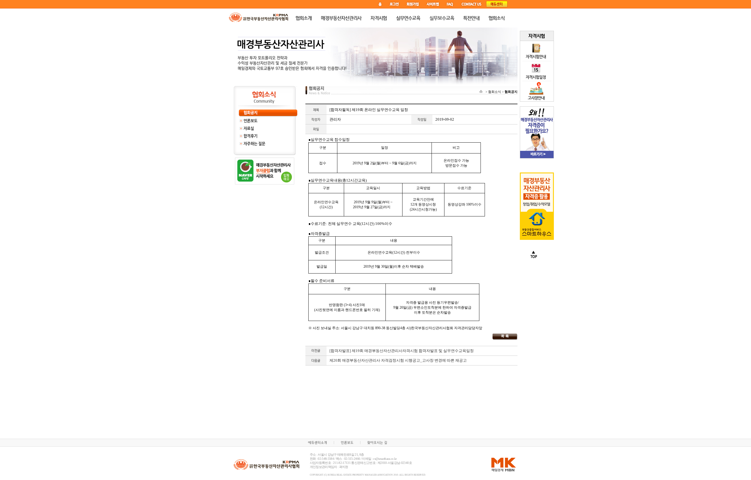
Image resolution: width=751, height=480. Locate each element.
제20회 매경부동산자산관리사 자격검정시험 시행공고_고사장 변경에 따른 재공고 (398, 360)
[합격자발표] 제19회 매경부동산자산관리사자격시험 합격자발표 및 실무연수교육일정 (401, 351)
